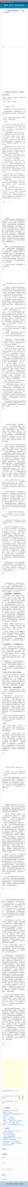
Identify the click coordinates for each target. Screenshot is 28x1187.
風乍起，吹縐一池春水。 (9, 1119)
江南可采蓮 (6, 1115)
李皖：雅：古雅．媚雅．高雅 (10, 1122)
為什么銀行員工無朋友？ (9, 1134)
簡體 (23, 10)
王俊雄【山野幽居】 (8, 1132)
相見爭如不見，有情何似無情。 (11, 1110)
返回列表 (4, 1179)
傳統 (24, 12)
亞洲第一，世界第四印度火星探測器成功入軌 (15, 1121)
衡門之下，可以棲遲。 (9, 1117)
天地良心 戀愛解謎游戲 (9, 1136)
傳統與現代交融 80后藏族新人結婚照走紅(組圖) (15, 1114)
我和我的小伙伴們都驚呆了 (10, 1139)
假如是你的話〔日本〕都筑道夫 (11, 1141)
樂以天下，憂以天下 (8, 1112)
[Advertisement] (14, 29)
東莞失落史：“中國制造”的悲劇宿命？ (13, 1143)
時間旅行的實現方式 (8, 1144)
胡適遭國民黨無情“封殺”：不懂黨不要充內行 (15, 1138)
